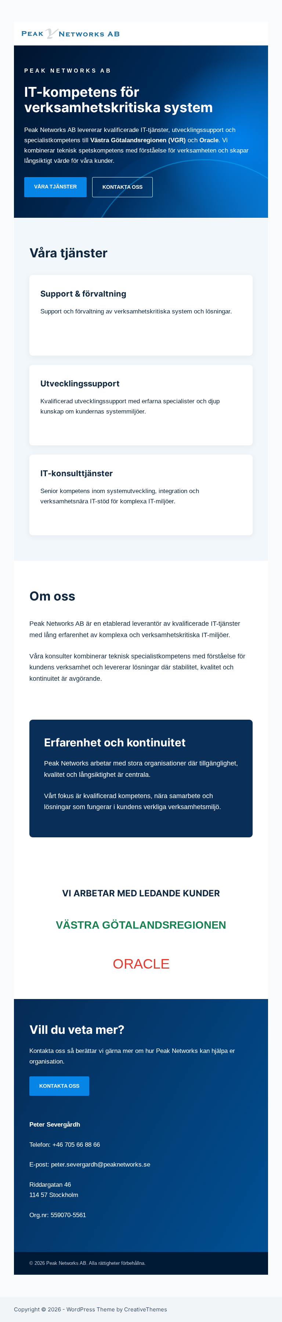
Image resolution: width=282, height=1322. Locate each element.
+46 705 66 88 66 (76, 1144)
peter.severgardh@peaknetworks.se (100, 1164)
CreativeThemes (145, 1309)
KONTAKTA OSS (122, 187)
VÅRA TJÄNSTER (55, 187)
